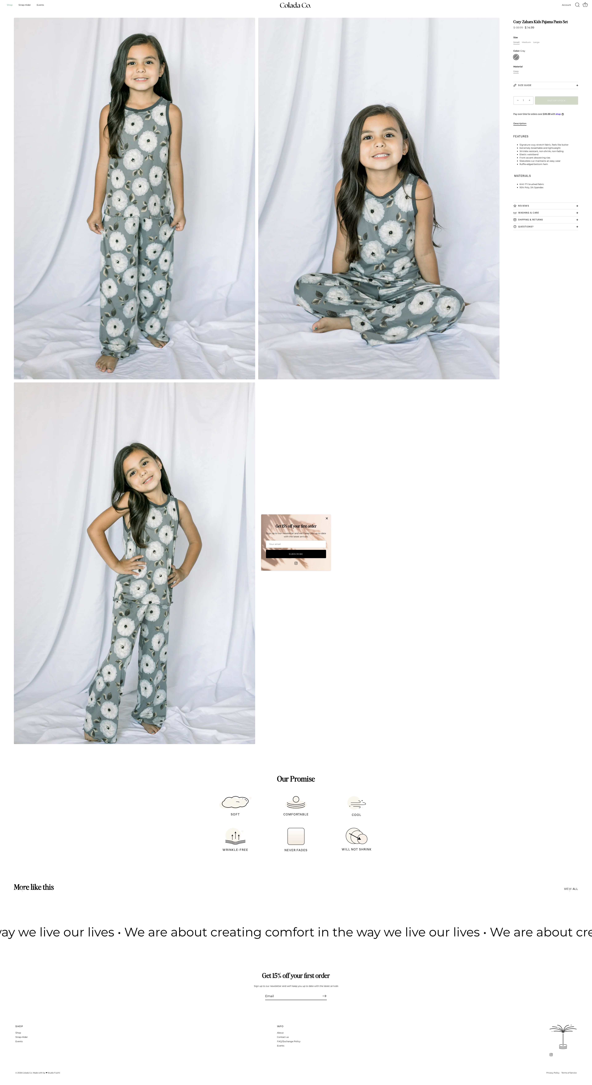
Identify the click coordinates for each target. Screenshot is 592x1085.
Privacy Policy (552, 1073)
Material (518, 66)
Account (566, 5)
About (280, 1032)
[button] (22, 890)
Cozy (516, 71)
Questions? (526, 226)
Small (516, 42)
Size (515, 37)
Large (536, 42)
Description (519, 123)
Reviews (523, 205)
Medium (526, 42)
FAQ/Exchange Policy (288, 1041)
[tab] (521, 123)
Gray (516, 57)
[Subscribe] (324, 996)
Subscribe (296, 554)
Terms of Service (569, 1073)
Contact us (283, 1037)
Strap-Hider (24, 5)
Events (40, 5)
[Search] (577, 5)
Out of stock (556, 100)
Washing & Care (528, 212)
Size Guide (524, 85)
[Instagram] (296, 563)
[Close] (326, 518)
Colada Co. (27, 1073)
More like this (34, 887)
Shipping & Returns (530, 219)
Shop (9, 5)
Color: (519, 51)
